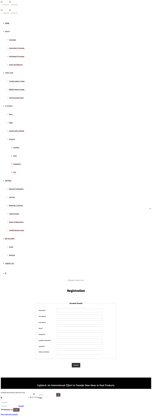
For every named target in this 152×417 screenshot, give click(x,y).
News (11, 123)
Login (11, 247)
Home (7, 23)
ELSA (15, 156)
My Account (9, 238)
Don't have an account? (9, 414)
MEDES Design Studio (17, 89)
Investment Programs (16, 56)
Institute (42, 346)
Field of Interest (44, 352)
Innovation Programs (17, 48)
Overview (12, 40)
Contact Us (9, 263)
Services (12, 197)
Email (41, 328)
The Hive (16, 147)
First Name (42, 316)
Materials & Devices (16, 205)
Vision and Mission (16, 65)
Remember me (8, 410)
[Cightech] (9, 5)
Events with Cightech (16, 131)
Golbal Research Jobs (16, 230)
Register (12, 255)
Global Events (14, 214)
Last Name (42, 322)
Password (42, 334)
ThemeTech (17, 164)
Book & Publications (16, 222)
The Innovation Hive (16, 98)
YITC (14, 172)
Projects (12, 139)
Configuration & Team (17, 81)
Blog (11, 114)
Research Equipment (16, 189)
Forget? (21, 406)
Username (42, 310)
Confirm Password (45, 340)
